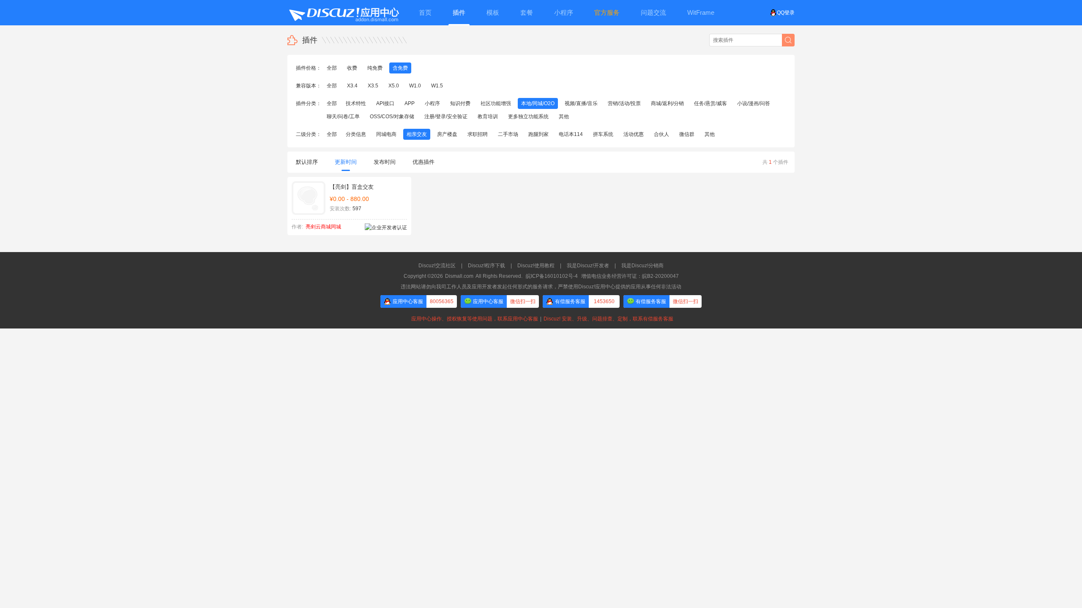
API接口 (385, 103)
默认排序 (307, 162)
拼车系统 (603, 134)
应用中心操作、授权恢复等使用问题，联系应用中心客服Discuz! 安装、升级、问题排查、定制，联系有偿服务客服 (541, 319)
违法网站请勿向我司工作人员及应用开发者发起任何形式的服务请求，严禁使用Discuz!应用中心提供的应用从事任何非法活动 (541, 287)
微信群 (686, 134)
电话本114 (571, 134)
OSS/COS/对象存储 (392, 116)
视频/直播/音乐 (581, 103)
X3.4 (352, 86)
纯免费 (375, 68)
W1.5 (437, 86)
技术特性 (356, 103)
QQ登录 (786, 13)
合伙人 (661, 134)
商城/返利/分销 (667, 103)
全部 (332, 68)
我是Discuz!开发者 (588, 266)
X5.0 (393, 86)
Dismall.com (459, 276)
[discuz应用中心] (343, 12)
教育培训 (488, 116)
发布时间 (385, 162)
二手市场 (508, 134)
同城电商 (386, 134)
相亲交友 (417, 134)
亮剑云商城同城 (323, 227)
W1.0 (415, 86)
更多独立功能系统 (528, 116)
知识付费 (460, 103)
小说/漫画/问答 (753, 103)
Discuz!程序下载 (486, 266)
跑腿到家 (538, 134)
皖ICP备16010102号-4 (552, 276)
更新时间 (346, 162)
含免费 (400, 68)
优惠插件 (423, 162)
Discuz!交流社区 (437, 266)
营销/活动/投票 (624, 103)
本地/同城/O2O (538, 103)
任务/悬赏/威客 (710, 103)
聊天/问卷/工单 (343, 116)
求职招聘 (477, 134)
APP (409, 103)
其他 (564, 116)
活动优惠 (633, 134)
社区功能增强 (496, 103)
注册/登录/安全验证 (445, 116)
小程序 (432, 103)
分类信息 (356, 134)
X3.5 (373, 86)
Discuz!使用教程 (536, 266)
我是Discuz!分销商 (642, 266)
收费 (352, 68)
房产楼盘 (447, 134)
